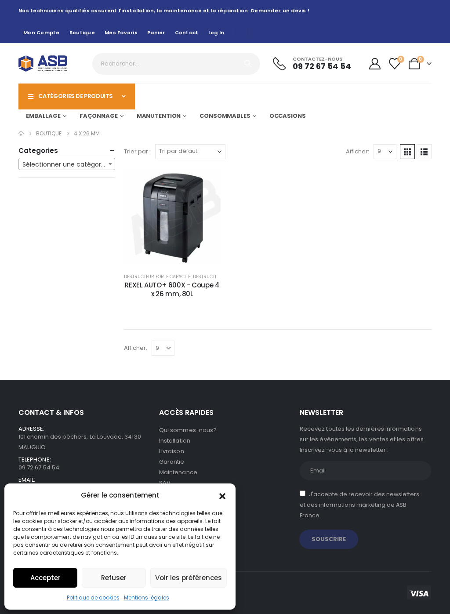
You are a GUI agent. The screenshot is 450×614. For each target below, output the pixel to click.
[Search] (248, 64)
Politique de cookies (93, 597)
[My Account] (374, 63)
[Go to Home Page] (21, 133)
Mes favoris (121, 32)
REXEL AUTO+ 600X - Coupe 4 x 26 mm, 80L (172, 289)
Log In (216, 32)
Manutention (159, 116)
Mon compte (41, 32)
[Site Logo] (42, 63)
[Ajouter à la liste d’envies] (207, 181)
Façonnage (99, 116)
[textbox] (67, 164)
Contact (187, 32)
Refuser (114, 577)
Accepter (45, 577)
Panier (156, 32)
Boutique (82, 32)
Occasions (287, 116)
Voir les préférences (188, 577)
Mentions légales (146, 597)
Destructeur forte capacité (157, 276)
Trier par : (137, 151)
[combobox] (66, 164)
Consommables (225, 116)
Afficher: (357, 151)
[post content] (172, 216)
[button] (222, 495)
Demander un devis (179, 255)
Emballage (43, 116)
